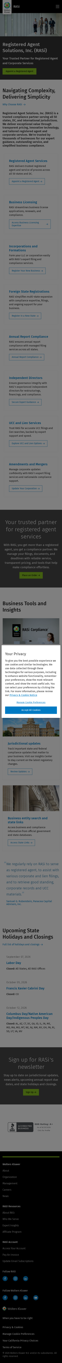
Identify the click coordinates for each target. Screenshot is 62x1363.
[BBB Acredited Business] (31, 1131)
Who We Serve (11, 1219)
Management (10, 1183)
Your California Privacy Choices (20, 1340)
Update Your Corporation (24, 488)
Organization (10, 1177)
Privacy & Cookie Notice (23, 695)
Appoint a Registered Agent (25, 181)
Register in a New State (24, 315)
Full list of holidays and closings (21, 944)
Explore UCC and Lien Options (27, 443)
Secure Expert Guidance (24, 402)
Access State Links (19, 842)
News (6, 1196)
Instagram (15, 1278)
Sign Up (29, 1092)
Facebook (5, 1278)
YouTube (35, 1297)
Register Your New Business (26, 270)
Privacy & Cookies (13, 1327)
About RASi (9, 1212)
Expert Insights (11, 1225)
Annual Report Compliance (25, 357)
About (6, 1170)
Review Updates (18, 771)
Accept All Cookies (31, 710)
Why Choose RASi (12, 104)
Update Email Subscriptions (18, 1261)
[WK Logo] (14, 1308)
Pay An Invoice (11, 1254)
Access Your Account (14, 1248)
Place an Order (29, 575)
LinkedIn (25, 1278)
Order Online (19, 71)
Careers (7, 1189)
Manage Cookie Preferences (31, 702)
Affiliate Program (12, 1231)
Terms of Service (12, 1347)
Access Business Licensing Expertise (25, 224)
